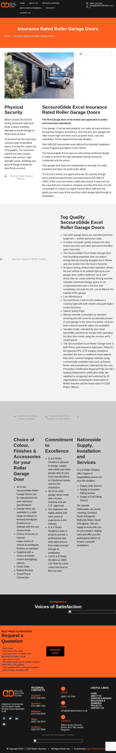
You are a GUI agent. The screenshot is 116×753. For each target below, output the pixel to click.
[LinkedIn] (17, 718)
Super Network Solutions (98, 749)
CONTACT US (25, 13)
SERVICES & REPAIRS (50, 3)
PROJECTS (50, 8)
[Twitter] (10, 718)
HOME (22, 3)
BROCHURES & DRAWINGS (30, 8)
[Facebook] (4, 718)
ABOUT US (33, 3)
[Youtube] (4, 724)
